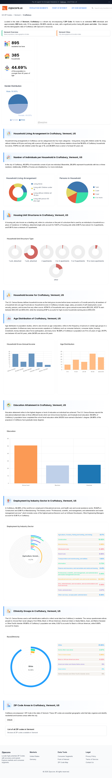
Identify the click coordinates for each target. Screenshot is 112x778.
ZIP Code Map (63, 762)
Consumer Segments (65, 756)
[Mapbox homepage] (42, 122)
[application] (18, 105)
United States (34, 756)
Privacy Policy (91, 756)
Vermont (17, 15)
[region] (73, 81)
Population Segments (39, 8)
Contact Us (90, 762)
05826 (9, 720)
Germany (33, 759)
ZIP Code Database (79, 8)
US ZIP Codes (7, 15)
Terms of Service (92, 759)
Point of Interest (59, 8)
